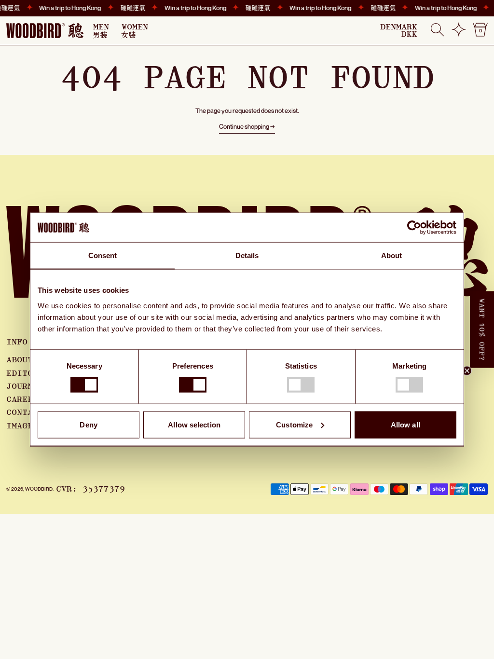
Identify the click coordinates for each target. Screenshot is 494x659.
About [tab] (391, 255)
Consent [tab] (102, 255)
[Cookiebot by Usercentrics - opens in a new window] (414, 227)
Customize (294, 424)
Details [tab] (247, 255)
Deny (88, 424)
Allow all (405, 424)
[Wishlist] (459, 33)
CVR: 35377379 (90, 489)
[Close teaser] (467, 371)
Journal (24, 386)
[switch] (192, 385)
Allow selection (194, 424)
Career (22, 399)
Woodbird (39, 489)
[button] (437, 30)
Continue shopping (244, 126)
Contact (24, 412)
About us (27, 360)
